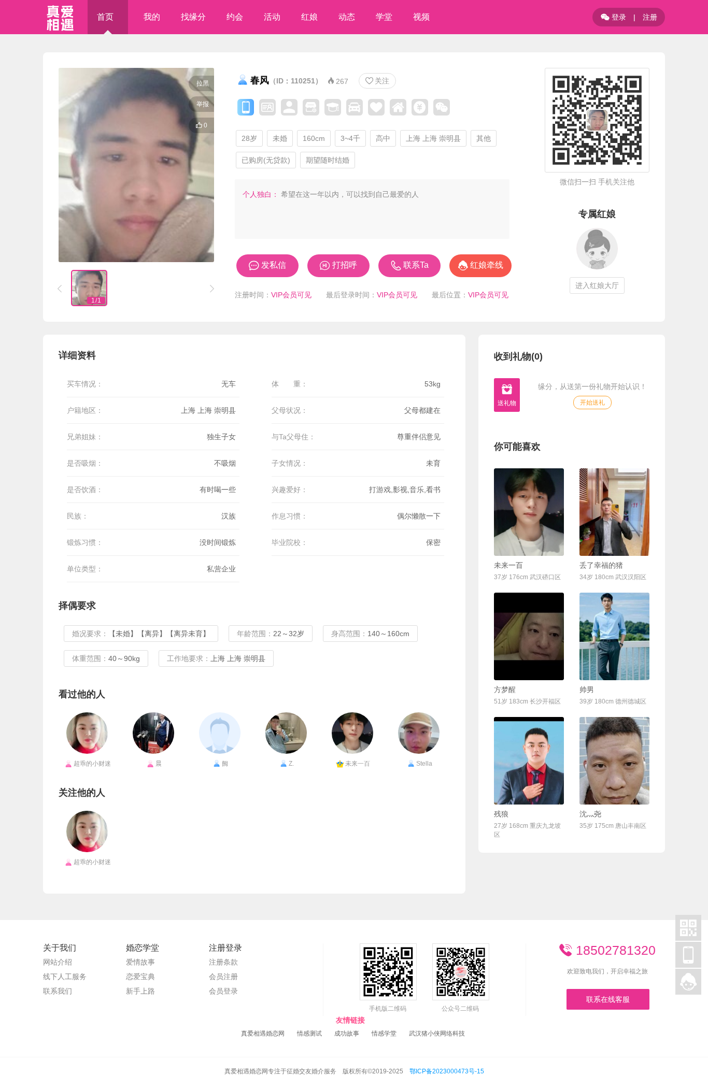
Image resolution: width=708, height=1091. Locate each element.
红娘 (309, 16)
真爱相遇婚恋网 (263, 1033)
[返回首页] (60, 17)
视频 (421, 16)
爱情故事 (140, 962)
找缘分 (193, 16)
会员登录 (223, 991)
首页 (105, 16)
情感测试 (309, 1033)
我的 (152, 16)
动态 (346, 16)
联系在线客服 (608, 999)
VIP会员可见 (291, 295)
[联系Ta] (529, 512)
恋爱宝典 (140, 976)
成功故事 (346, 1033)
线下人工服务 (65, 976)
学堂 (384, 16)
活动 (272, 16)
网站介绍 (57, 962)
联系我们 (57, 991)
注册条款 (223, 962)
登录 (613, 17)
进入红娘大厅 (597, 285)
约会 (234, 16)
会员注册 (223, 976)
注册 (650, 17)
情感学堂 (384, 1033)
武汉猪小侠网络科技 (437, 1033)
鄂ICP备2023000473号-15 (446, 1071)
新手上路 (140, 991)
